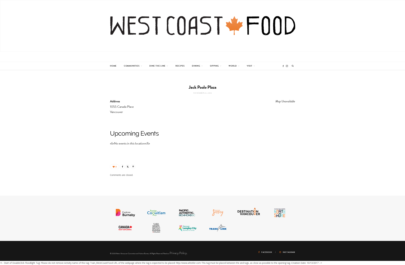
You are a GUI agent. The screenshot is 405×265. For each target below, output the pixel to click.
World (233, 65)
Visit (249, 65)
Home (113, 65)
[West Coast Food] (202, 25)
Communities (132, 65)
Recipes (180, 65)
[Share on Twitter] (127, 166)
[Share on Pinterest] (133, 166)
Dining (196, 65)
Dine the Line (157, 65)
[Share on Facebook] (122, 166)
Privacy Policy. (178, 253)
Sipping (214, 65)
